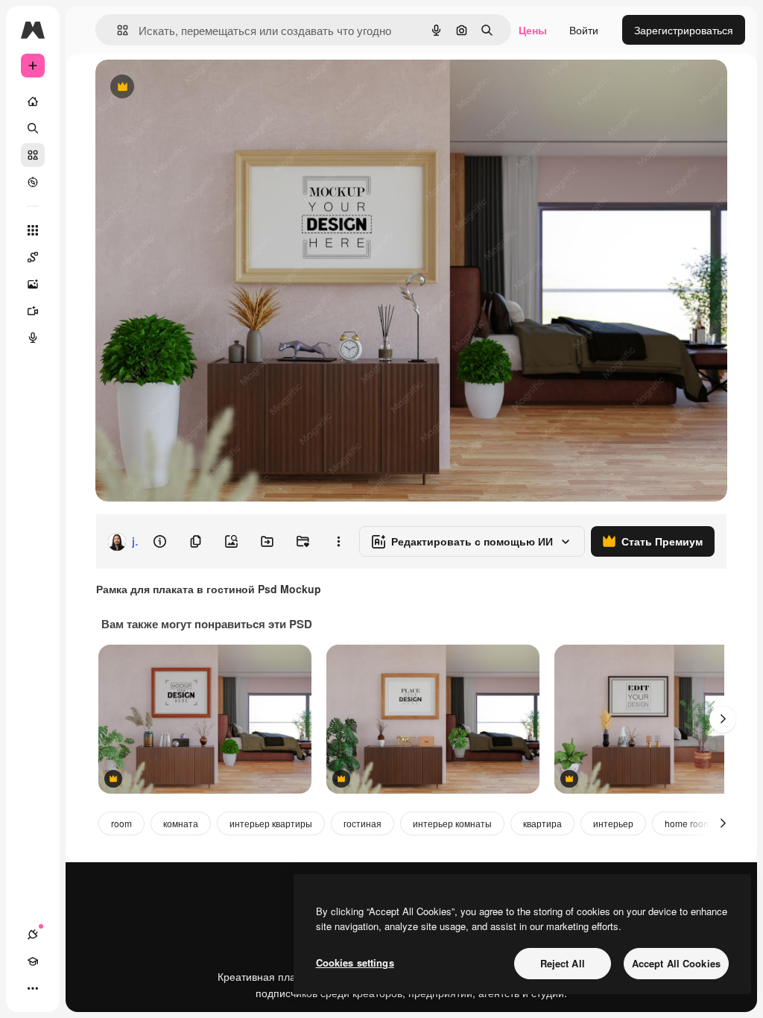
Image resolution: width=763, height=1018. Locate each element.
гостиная (362, 823)
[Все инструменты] (33, 230)
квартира (542, 823)
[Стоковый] (33, 155)
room (121, 823)
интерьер (613, 823)
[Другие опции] (338, 542)
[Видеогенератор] (33, 311)
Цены (533, 29)
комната (180, 823)
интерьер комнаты (452, 823)
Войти (583, 29)
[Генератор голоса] (33, 338)
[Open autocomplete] (116, 30)
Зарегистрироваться (683, 29)
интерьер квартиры (270, 823)
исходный (195, 87)
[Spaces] (33, 257)
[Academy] (33, 961)
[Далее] (722, 719)
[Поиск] (33, 128)
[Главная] (33, 101)
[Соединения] (33, 934)
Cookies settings (355, 962)
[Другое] (33, 988)
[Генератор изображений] (33, 284)
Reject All (562, 963)
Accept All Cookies (676, 963)
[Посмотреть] (33, 182)
